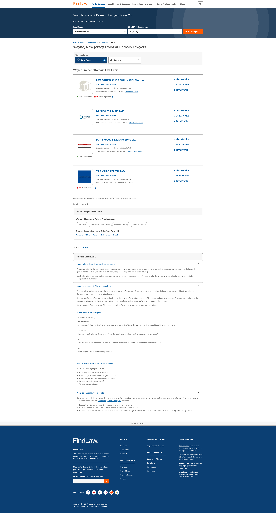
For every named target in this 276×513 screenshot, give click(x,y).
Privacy (84, 506)
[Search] (200, 3)
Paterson (79, 235)
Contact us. (94, 458)
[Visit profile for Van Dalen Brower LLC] (85, 177)
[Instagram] (106, 492)
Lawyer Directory (79, 42)
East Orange (105, 235)
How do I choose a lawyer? (89, 312)
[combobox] (100, 31)
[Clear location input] (179, 31)
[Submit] (106, 481)
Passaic (95, 235)
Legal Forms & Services (155, 446)
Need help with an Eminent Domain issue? (96, 264)
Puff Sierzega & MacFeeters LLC (116, 139)
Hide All (85, 247)
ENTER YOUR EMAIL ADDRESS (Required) (88, 477)
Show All (76, 247)
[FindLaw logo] (81, 3)
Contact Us (123, 454)
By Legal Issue (125, 471)
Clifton (87, 235)
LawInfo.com (183, 472)
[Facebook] (88, 492)
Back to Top (139, 423)
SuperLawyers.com (186, 455)
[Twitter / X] (100, 492)
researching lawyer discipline (109, 401)
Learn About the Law (154, 459)
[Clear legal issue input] (124, 31)
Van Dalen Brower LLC (110, 170)
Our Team (123, 446)
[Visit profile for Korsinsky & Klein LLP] (85, 117)
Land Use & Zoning (121, 225)
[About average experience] (113, 97)
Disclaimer (94, 506)
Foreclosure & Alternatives (100, 225)
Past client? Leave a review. (106, 84)
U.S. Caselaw (151, 467)
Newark (115, 235)
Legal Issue (78, 27)
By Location (124, 467)
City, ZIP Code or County (138, 27)
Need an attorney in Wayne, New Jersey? (95, 286)
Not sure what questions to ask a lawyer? (95, 363)
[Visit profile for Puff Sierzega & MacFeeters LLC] (85, 146)
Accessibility (124, 450)
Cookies (104, 506)
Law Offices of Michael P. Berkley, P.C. (120, 79)
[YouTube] (94, 492)
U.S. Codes (151, 471)
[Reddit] (111, 492)
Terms (75, 506)
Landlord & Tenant (139, 225)
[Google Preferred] (117, 492)
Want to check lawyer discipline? (91, 393)
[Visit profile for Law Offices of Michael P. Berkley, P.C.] (85, 86)
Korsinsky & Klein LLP (110, 111)
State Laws (151, 463)
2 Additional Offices (136, 123)
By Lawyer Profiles (126, 475)
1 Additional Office (131, 92)
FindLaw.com (184, 446)
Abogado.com (184, 463)
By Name (123, 479)
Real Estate (82, 225)
